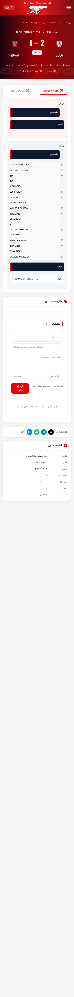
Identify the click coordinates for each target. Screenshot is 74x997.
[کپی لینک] (22, 432)
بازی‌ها (68, 22)
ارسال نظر (20, 388)
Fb (29, 432)
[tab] (53, 90)
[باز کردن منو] (68, 7)
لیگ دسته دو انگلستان (52, 22)
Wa (36, 432)
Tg (44, 432)
